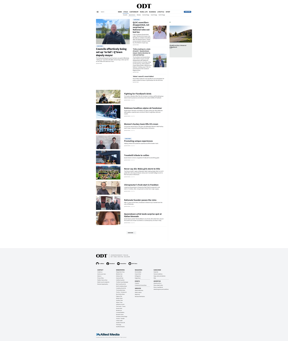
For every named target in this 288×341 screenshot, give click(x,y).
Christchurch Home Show (140, 285)
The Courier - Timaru (120, 306)
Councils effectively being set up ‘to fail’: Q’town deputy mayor (111, 52)
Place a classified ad (158, 287)
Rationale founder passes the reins (140, 200)
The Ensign (118, 324)
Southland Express (120, 326)
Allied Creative (138, 292)
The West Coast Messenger (122, 282)
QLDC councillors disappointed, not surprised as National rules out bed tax (141, 27)
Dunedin (125, 15)
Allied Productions (139, 290)
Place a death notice (158, 285)
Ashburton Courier (120, 304)
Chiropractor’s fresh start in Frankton (141, 184)
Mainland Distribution (140, 296)
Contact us (99, 272)
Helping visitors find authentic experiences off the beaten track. (141, 143)
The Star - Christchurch (121, 292)
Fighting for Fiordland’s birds (137, 93)
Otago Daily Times (120, 272)
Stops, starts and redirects (159, 276)
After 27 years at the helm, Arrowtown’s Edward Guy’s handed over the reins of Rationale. (143, 203)
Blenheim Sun (119, 274)
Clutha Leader (119, 320)
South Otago (154, 15)
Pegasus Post (119, 296)
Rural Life (144, 12)
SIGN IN (102, 12)
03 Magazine (137, 276)
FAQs (155, 278)
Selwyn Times (119, 302)
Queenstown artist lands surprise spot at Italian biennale (143, 215)
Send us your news (101, 274)
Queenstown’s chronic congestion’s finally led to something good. (141, 158)
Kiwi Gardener (138, 272)
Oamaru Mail (119, 308)
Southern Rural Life (120, 322)
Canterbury (133, 12)
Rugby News (138, 278)
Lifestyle (160, 12)
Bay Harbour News (120, 294)
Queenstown (132, 15)
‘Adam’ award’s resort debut (143, 76)
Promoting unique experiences (138, 141)
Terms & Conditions (158, 274)
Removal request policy (102, 284)
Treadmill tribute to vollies (136, 155)
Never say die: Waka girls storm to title (142, 168)
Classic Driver (138, 274)
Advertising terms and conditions (161, 289)
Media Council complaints (103, 282)
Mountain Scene (119, 314)
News (120, 12)
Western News (119, 298)
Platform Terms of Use (102, 280)
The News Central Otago (121, 316)
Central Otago (145, 15)
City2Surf (137, 283)
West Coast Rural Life (121, 284)
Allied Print (137, 294)
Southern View (119, 300)
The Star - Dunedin (120, 318)
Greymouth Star (119, 278)
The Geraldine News (120, 290)
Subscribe (187, 12)
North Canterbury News (121, 286)
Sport (168, 12)
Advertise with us (157, 283)
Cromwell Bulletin (120, 312)
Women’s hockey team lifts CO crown (141, 124)
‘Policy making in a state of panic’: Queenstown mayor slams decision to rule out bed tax (141, 52)
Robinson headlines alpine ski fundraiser (143, 108)
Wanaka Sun (119, 310)
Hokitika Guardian (120, 280)
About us (99, 276)
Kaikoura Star (119, 276)
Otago (125, 12)
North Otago (162, 15)
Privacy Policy (100, 278)
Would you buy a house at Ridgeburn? (178, 46)
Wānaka (139, 15)
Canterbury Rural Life (121, 288)
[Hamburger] (98, 12)
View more (130, 233)
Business (152, 12)
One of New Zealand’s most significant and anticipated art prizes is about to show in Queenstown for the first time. (148, 79)
